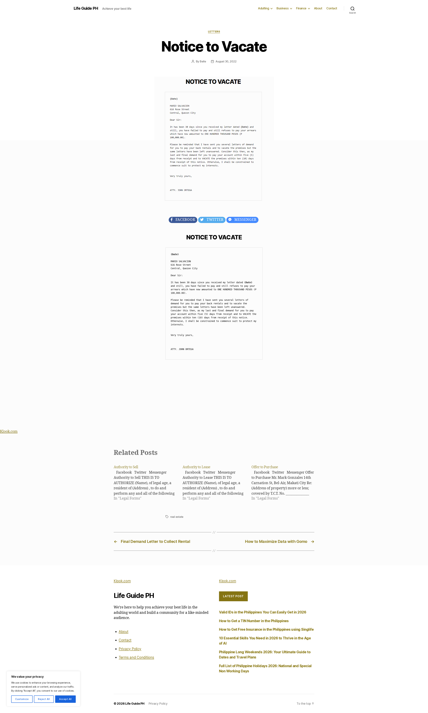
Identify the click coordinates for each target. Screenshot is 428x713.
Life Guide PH (86, 8)
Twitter (214, 219)
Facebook (184, 219)
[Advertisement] (214, 395)
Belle (203, 61)
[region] (43, 688)
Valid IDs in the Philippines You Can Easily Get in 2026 (262, 612)
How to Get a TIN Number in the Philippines (254, 621)
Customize (22, 699)
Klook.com (9, 431)
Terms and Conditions (136, 657)
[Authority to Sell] (145, 483)
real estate (176, 516)
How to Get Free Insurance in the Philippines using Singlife (266, 629)
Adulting (263, 8)
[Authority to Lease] (214, 483)
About (318, 8)
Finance (301, 8)
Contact (331, 8)
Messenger (244, 219)
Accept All (65, 699)
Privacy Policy (130, 649)
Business (283, 8)
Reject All (44, 699)
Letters (214, 31)
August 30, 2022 (226, 61)
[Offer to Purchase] (282, 483)
